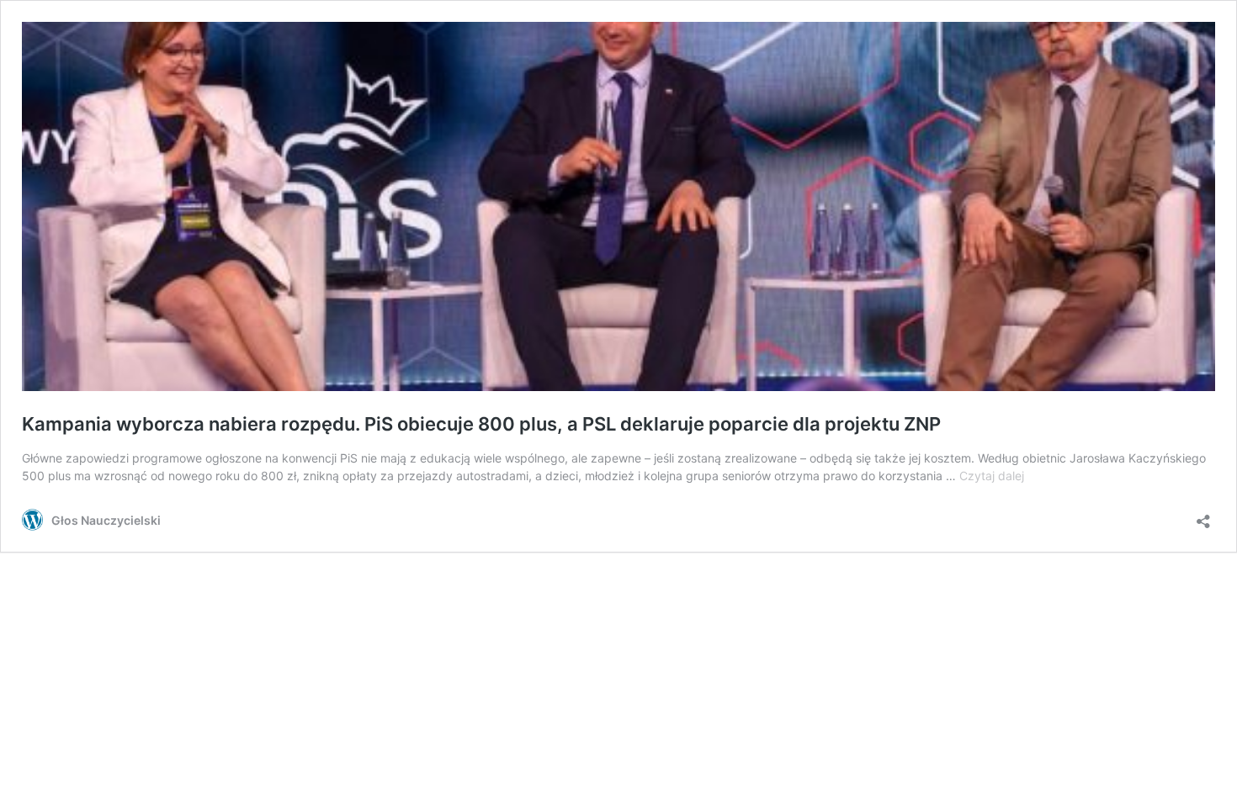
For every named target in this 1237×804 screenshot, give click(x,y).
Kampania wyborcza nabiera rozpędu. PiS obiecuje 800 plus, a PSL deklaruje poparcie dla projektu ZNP (481, 424)
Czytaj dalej (991, 475)
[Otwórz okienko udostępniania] (1203, 516)
